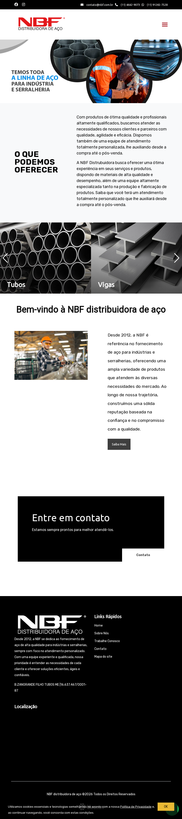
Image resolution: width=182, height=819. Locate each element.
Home (98, 625)
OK (166, 807)
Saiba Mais (119, 444)
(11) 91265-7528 (157, 4)
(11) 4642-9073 (130, 4)
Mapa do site (103, 657)
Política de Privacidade (136, 806)
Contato (143, 555)
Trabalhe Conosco (107, 641)
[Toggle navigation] (165, 25)
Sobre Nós (101, 633)
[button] (13, 67)
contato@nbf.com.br (99, 4)
